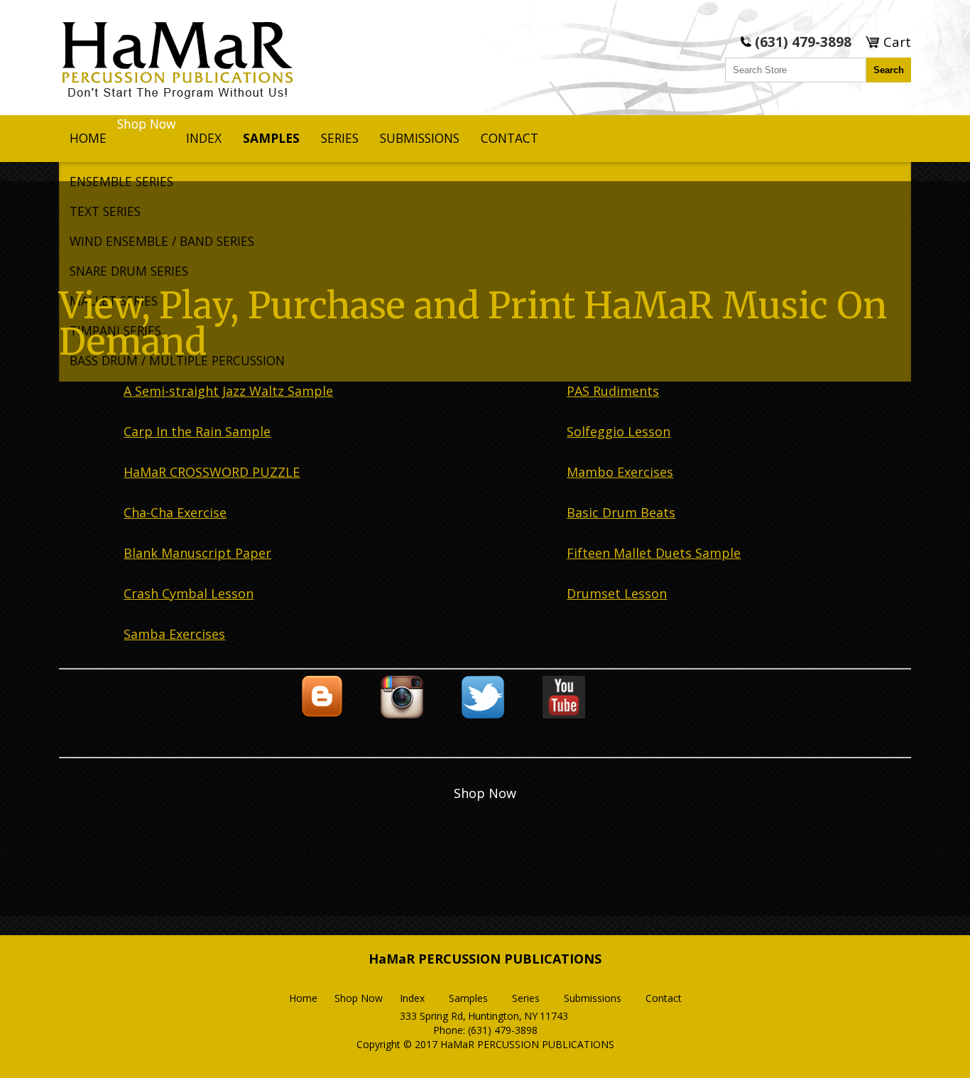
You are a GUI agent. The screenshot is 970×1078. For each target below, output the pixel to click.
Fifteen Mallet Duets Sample (654, 552)
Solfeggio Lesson (618, 431)
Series (340, 137)
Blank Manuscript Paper (197, 552)
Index (204, 137)
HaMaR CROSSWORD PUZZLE (212, 471)
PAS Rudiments (613, 390)
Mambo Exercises (620, 471)
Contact (509, 137)
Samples (271, 137)
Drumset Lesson (617, 593)
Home (88, 137)
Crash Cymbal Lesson (189, 593)
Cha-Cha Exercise (175, 512)
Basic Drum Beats (621, 512)
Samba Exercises (174, 633)
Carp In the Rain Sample (197, 431)
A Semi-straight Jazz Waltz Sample (228, 390)
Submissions (419, 137)
